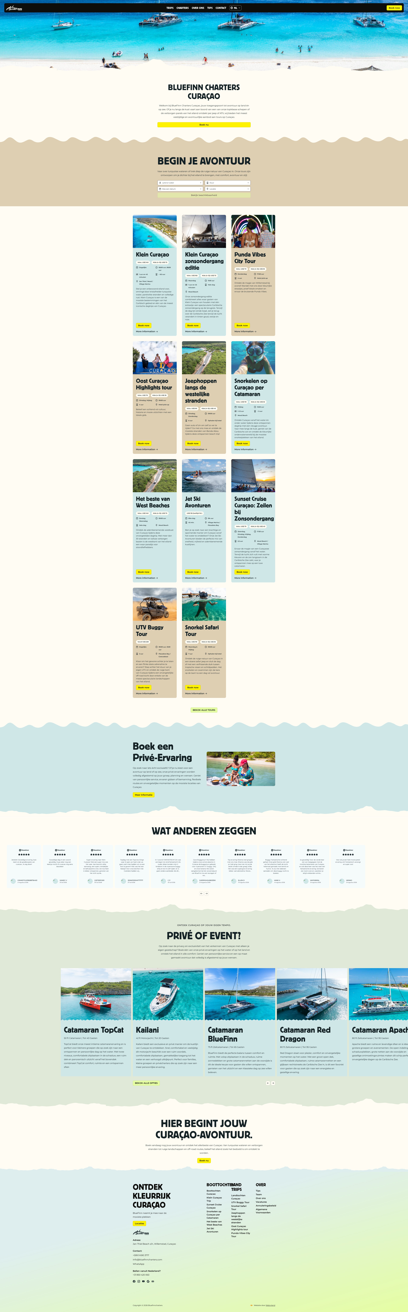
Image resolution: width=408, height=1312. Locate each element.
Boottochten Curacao (213, 1192)
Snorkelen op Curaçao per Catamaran (214, 1214)
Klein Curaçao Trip (214, 1199)
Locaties (139, 1223)
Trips (169, 8)
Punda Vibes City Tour (240, 1235)
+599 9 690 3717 (141, 1255)
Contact (221, 8)
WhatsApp (138, 1264)
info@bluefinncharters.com (147, 1259)
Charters (183, 8)
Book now (394, 8)
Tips (209, 8)
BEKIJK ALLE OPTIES (146, 1083)
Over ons (198, 8)
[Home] (34, 8)
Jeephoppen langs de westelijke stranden (238, 1218)
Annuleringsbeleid (266, 1205)
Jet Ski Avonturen (212, 1230)
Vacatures (261, 1202)
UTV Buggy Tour (240, 1202)
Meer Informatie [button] (143, 795)
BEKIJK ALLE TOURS (204, 710)
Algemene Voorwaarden (263, 1211)
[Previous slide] (201, 893)
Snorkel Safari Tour (238, 1208)
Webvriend (270, 1305)
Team (259, 1194)
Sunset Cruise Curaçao (214, 1206)
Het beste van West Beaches (214, 1223)
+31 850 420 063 (141, 1275)
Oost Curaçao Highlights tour (239, 1228)
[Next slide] (206, 893)
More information (145, 331)
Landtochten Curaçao (238, 1197)
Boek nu (204, 124)
